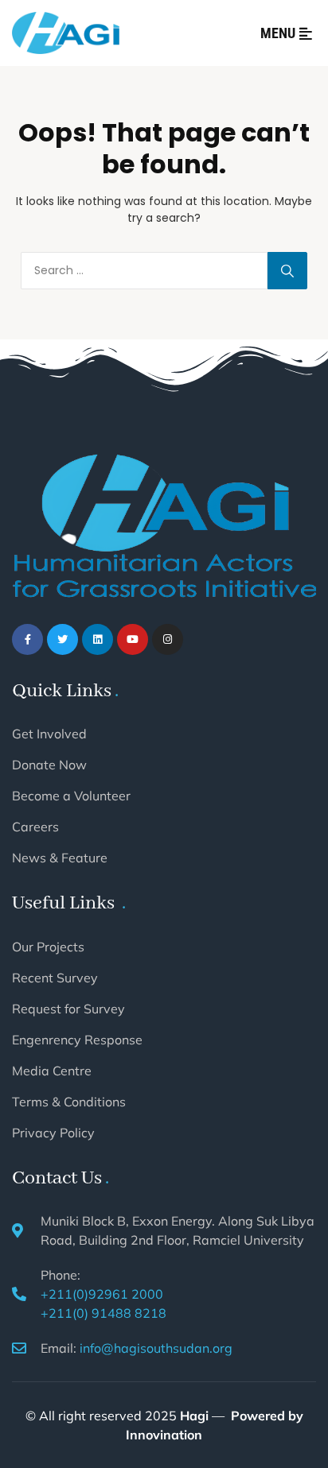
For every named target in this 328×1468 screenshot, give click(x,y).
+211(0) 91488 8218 (103, 1313)
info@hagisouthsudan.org (156, 1348)
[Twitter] (62, 639)
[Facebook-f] (27, 639)
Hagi (194, 1415)
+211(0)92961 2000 (102, 1294)
